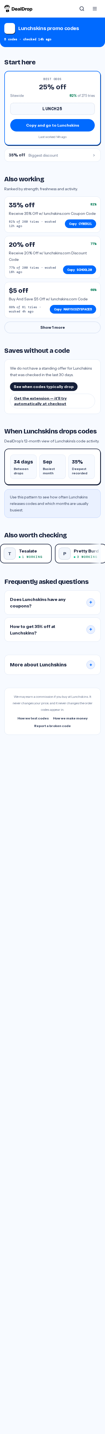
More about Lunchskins (51, 665)
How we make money (70, 718)
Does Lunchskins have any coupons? (51, 603)
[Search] (82, 9)
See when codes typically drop (44, 386)
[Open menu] (95, 9)
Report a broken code (52, 726)
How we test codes (33, 718)
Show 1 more (52, 327)
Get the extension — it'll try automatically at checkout (40, 401)
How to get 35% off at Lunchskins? (51, 630)
